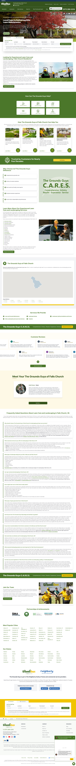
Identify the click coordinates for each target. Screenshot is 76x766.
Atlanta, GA (5, 632)
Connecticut (5, 662)
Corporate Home (69, 732)
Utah (57, 651)
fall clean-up (67, 447)
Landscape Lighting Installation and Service (62, 316)
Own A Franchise (45, 732)
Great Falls (26, 300)
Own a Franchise (71, 4)
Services (23, 723)
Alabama (5, 651)
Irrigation (42, 138)
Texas (49, 662)
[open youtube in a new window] (69, 13)
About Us (28, 9)
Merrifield (33, 301)
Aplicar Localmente (63, 4)
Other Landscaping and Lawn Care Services (15, 318)
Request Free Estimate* (56, 8)
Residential (4, 9)
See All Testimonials (38, 365)
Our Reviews (62, 160)
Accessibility (36, 757)
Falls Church (20, 301)
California (5, 657)
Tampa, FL (59, 638)
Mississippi (32, 651)
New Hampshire (33, 662)
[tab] (8, 38)
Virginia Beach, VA (68, 628)
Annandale (5, 301)
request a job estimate (53, 531)
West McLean (41, 301)
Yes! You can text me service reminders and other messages (18, 710)
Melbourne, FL (33, 640)
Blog (47, 9)
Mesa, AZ (40, 628)
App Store (45, 688)
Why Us (43, 726)
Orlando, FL (50, 628)
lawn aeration (50, 550)
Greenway (26, 301)
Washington (59, 657)
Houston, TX (32, 628)
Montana (31, 655)
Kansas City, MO (33, 632)
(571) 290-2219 (69, 9)
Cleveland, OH (15, 632)
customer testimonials (46, 530)
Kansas (22, 651)
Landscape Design (26, 138)
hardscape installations (42, 476)
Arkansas (5, 655)
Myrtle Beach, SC (42, 634)
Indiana (13, 659)
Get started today (8, 467)
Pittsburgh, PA (50, 632)
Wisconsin (58, 662)
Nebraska (32, 657)
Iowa (13, 662)
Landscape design (7, 223)
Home (6, 718)
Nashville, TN (41, 636)
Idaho (13, 655)
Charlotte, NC (6, 640)
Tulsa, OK (58, 640)
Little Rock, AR (33, 638)
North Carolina (42, 657)
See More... (38, 403)
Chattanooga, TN (15, 628)
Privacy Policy (21, 48)
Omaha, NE (41, 640)
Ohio (40, 659)
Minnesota (23, 662)
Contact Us (44, 730)
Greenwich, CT (24, 639)
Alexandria (5, 300)
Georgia (13, 653)
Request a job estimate (9, 436)
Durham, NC (14, 640)
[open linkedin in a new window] (74, 13)
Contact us (5, 83)
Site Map (68, 730)
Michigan (23, 659)
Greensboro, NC (24, 637)
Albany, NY (5, 628)
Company (44, 723)
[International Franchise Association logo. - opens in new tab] (4, 740)
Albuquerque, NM (6, 630)
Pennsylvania (50, 653)
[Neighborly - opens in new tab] (47, 672)
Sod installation (7, 233)
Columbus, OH (15, 636)
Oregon (49, 651)
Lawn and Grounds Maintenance (12, 316)
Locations (11, 718)
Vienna (40, 300)
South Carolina (50, 655)
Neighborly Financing (48, 4)
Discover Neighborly (25, 688)
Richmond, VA (50, 636)
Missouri (31, 653)
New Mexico (41, 653)
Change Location (16, 5)
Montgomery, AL (42, 632)
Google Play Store (55, 688)
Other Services (20, 9)
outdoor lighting (34, 476)
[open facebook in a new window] (64, 13)
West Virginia (59, 659)
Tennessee (50, 659)
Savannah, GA (59, 632)
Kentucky (23, 653)
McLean (33, 300)
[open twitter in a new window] (66, 13)
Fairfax (19, 300)
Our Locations (69, 728)
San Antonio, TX (60, 628)
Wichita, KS (67, 630)
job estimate (17, 480)
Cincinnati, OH (15, 630)
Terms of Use (23, 757)
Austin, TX (5, 634)
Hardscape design (7, 221)
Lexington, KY (32, 636)
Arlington (12, 300)
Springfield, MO (60, 636)
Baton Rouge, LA (6, 636)
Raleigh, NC (50, 634)
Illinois (13, 657)
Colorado (5, 659)
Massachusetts (24, 657)
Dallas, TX (14, 638)
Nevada (31, 659)
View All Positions (7, 598)
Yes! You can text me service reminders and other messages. (16, 46)
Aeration (6, 229)
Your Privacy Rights (53, 757)
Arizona (4, 653)
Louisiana (23, 655)
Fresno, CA (23, 633)
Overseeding (6, 232)
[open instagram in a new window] (71, 13)
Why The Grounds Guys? (38, 9)
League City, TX (33, 634)
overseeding (57, 550)
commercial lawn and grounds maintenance (40, 477)
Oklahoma (41, 662)
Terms (16, 48)
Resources (68, 723)
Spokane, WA (59, 634)
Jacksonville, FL (33, 630)
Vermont (58, 653)
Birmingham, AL (6, 638)
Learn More (7, 150)
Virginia (58, 655)
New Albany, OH (42, 638)
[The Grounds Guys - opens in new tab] (29, 672)
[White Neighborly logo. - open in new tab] (3, 1)
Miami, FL (41, 630)
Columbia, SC (15, 634)
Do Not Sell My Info (43, 757)
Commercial (12, 9)
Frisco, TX (23, 635)
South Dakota (50, 657)
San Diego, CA (59, 630)
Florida (13, 651)
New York (41, 655)
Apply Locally (56, 4)
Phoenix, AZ (50, 630)
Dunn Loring (13, 301)
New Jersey (41, 651)
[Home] (3, 718)
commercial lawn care (26, 480)
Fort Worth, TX (24, 631)
